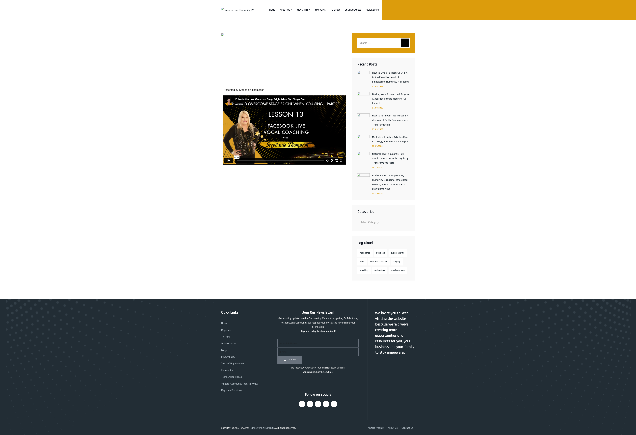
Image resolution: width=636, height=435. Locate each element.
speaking (364, 270)
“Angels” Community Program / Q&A (239, 383)
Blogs (224, 350)
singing (397, 261)
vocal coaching (398, 270)
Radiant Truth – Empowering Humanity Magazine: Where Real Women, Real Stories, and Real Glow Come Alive (390, 182)
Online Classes (353, 9)
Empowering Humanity (262, 427)
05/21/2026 (377, 146)
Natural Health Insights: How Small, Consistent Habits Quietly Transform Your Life (390, 158)
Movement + (303, 9)
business (380, 252)
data (362, 261)
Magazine (320, 9)
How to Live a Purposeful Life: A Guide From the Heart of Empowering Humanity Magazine (390, 77)
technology (379, 270)
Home (272, 9)
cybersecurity (397, 252)
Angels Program (376, 427)
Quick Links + (374, 9)
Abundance (365, 252)
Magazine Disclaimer (231, 390)
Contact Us (407, 427)
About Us (393, 427)
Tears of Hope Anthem (232, 363)
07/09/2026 (377, 86)
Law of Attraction (378, 261)
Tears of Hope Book (231, 376)
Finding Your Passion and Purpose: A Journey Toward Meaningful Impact (391, 99)
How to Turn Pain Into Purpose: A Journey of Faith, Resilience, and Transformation (390, 120)
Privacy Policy (228, 356)
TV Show (335, 9)
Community (227, 370)
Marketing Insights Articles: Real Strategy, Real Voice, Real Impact (390, 139)
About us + (286, 9)
